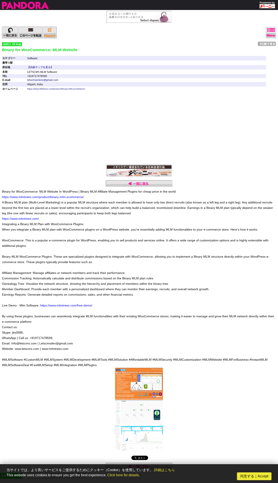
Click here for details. (123, 475)
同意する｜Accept (254, 476)
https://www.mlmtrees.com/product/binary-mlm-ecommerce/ (56, 89)
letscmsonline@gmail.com (42, 80)
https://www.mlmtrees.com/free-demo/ (66, 305)
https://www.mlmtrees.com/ (20, 218)
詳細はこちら (164, 470)
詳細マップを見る (40, 67)
